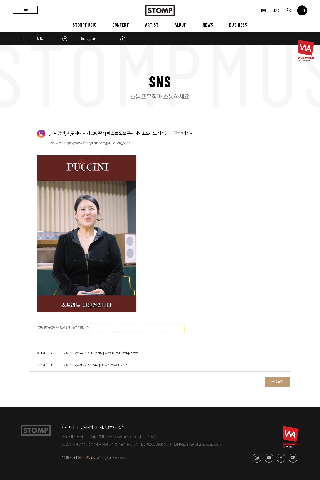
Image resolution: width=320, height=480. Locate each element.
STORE (25, 10)
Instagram (88, 39)
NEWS (208, 24)
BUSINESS (238, 24)
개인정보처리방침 (112, 427)
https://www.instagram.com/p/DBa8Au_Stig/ (97, 143)
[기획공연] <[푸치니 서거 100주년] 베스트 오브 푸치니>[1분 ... (96, 365)
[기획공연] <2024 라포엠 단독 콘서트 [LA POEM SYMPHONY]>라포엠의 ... (102, 353)
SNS (40, 39)
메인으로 (23, 38)
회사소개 (68, 427)
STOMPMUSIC (84, 24)
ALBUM (181, 24)
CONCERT (120, 24)
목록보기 (277, 382)
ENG (277, 10)
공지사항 (87, 427)
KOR (264, 10)
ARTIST (151, 24)
